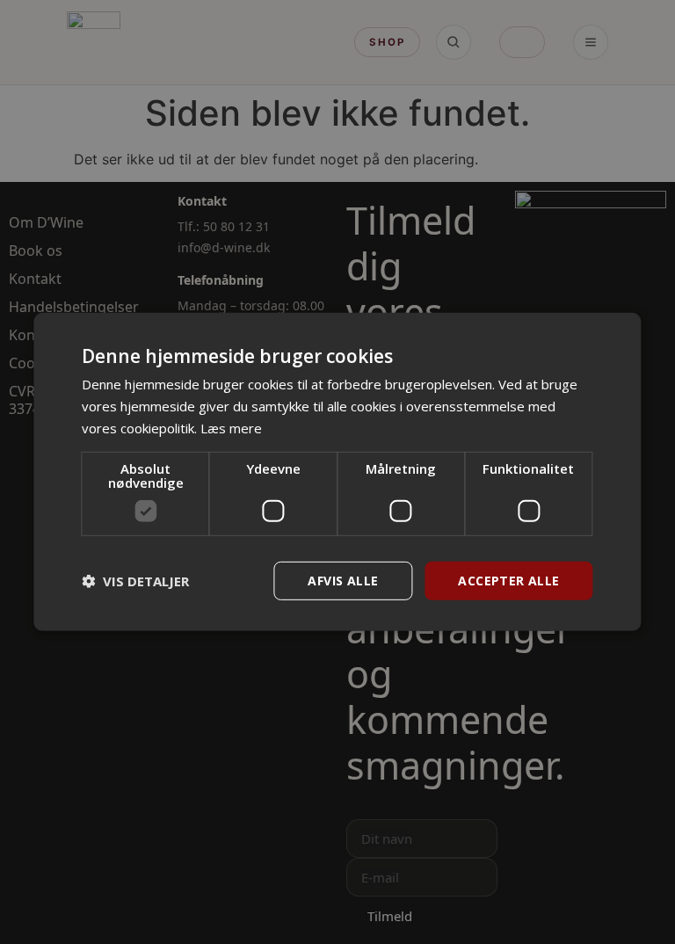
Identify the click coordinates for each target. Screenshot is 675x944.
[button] (135, 581)
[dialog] (337, 472)
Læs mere (231, 428)
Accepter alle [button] (508, 579)
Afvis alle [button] (343, 579)
